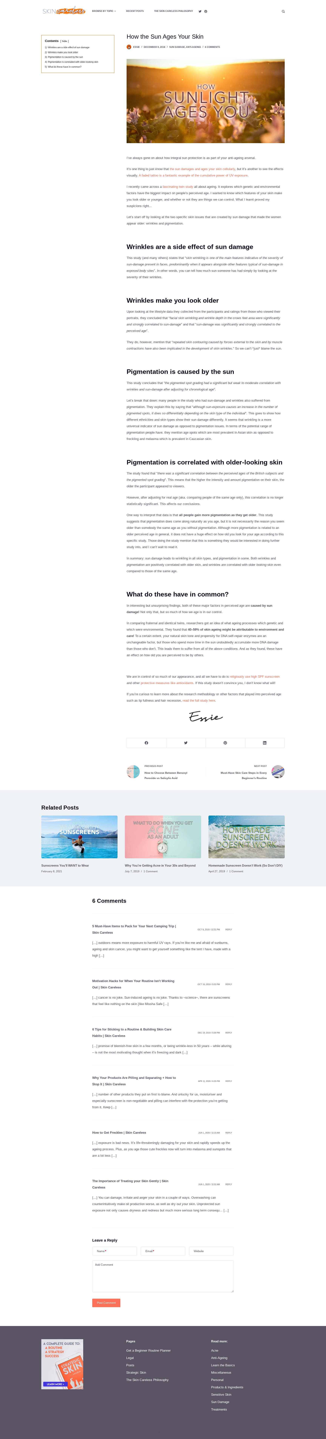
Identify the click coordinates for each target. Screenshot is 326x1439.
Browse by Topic (102, 11)
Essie (136, 47)
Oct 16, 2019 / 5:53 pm (209, 984)
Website (199, 1251)
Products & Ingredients (227, 1387)
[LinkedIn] (265, 743)
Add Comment (104, 1264)
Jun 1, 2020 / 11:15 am (209, 1133)
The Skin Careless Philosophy (173, 11)
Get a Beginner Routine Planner (148, 1350)
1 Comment (151, 871)
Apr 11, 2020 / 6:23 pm (209, 1081)
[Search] (283, 11)
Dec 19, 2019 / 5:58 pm (209, 1033)
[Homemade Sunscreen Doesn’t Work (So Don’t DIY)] (246, 837)
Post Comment (106, 1302)
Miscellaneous (221, 1372)
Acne (214, 1350)
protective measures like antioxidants (167, 683)
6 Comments (212, 47)
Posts (130, 1365)
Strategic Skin (136, 1372)
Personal (217, 1380)
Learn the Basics (223, 1365)
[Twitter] (200, 11)
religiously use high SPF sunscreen (255, 676)
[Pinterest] (205, 11)
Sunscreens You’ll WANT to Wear (65, 865)
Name (101, 1251)
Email (149, 1251)
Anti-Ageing (193, 47)
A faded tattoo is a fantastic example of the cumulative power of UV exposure (193, 175)
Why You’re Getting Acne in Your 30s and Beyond (160, 865)
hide (64, 41)
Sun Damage (177, 47)
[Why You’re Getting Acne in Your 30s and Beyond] (163, 837)
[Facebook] (146, 743)
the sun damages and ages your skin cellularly (202, 169)
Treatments (219, 1409)
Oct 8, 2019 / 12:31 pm (209, 929)
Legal (130, 1358)
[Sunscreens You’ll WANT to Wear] (79, 837)
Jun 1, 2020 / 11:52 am (209, 1184)
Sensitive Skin (221, 1394)
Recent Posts (135, 11)
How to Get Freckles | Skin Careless (119, 1132)
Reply (228, 929)
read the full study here (199, 700)
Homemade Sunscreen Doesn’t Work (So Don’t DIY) (245, 865)
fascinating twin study (178, 187)
